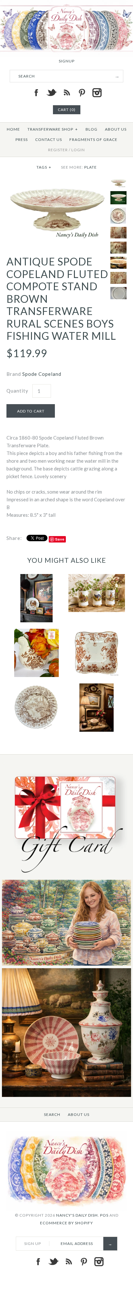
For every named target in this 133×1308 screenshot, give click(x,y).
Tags (43, 167)
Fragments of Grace (93, 139)
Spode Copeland (41, 374)
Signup (67, 61)
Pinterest (82, 93)
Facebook (36, 93)
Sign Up (32, 1243)
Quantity (17, 391)
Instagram (97, 93)
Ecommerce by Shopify (66, 1222)
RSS (66, 93)
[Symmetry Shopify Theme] (66, 875)
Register (58, 149)
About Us (116, 129)
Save (60, 539)
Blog (91, 129)
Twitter (51, 93)
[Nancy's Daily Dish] (66, 4)
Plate (90, 167)
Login (78, 149)
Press (21, 139)
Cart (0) (67, 109)
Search (52, 1114)
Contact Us (48, 139)
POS (104, 1215)
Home (13, 129)
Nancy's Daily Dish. (77, 1215)
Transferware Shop (52, 129)
